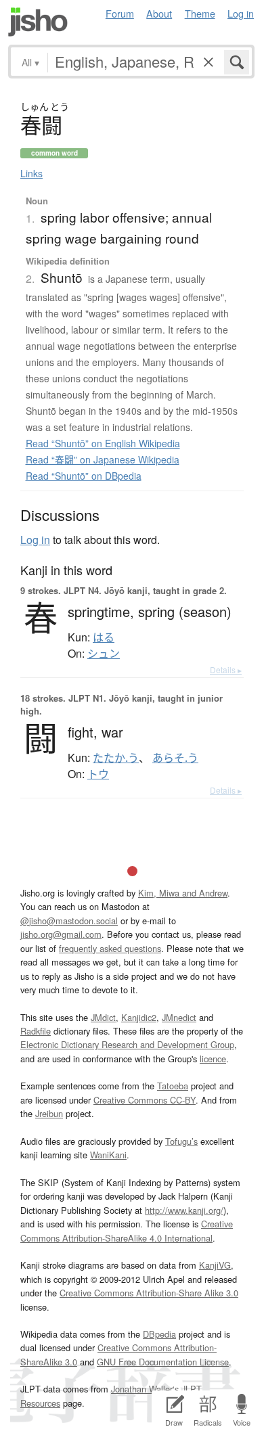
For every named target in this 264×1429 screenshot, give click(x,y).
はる (103, 637)
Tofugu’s (181, 1141)
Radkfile (35, 1030)
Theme (200, 13)
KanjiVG (215, 1264)
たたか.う (116, 757)
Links (31, 173)
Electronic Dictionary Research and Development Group (127, 1044)
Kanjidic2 (138, 1017)
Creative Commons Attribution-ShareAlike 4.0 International (126, 1230)
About (159, 13)
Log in (240, 13)
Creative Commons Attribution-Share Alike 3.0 (149, 1292)
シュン (103, 653)
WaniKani (108, 1154)
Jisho (38, 22)
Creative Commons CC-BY (144, 1099)
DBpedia (159, 1334)
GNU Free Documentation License (163, 1361)
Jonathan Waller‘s (145, 1388)
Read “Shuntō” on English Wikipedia (103, 443)
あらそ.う (175, 757)
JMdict (103, 1017)
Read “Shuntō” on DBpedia (83, 475)
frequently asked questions (110, 948)
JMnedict (179, 1017)
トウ (98, 774)
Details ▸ (226, 669)
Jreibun (49, 1113)
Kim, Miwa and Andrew (182, 892)
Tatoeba (172, 1085)
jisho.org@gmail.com (61, 934)
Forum (120, 13)
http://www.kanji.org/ (184, 1210)
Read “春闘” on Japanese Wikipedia (102, 459)
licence (213, 1058)
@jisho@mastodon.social (69, 920)
